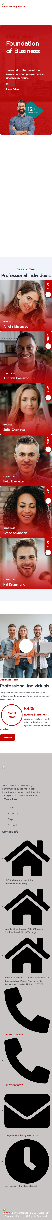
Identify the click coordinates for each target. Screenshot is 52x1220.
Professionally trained (13, 174)
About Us (13, 813)
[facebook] (5, 1192)
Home (11, 807)
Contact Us (14, 825)
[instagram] (20, 1192)
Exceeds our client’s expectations (20, 255)
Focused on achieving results (18, 228)
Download (8, 737)
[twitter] (12, 1192)
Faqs (10, 819)
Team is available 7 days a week (19, 201)
